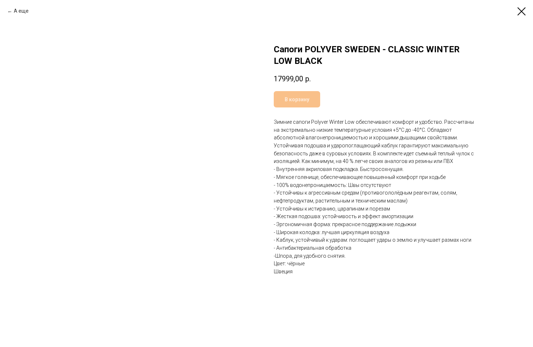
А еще (21, 11)
